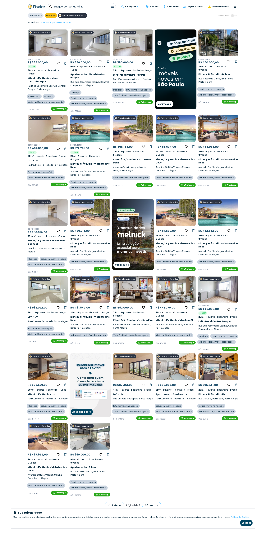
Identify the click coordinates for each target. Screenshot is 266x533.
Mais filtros (50, 15)
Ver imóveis (164, 104)
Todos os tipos (35, 15)
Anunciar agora (81, 411)
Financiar (173, 6)
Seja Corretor (195, 6)
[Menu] (235, 6)
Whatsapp (61, 109)
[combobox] (63, 22)
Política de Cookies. (240, 517)
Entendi (246, 522)
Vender (154, 6)
